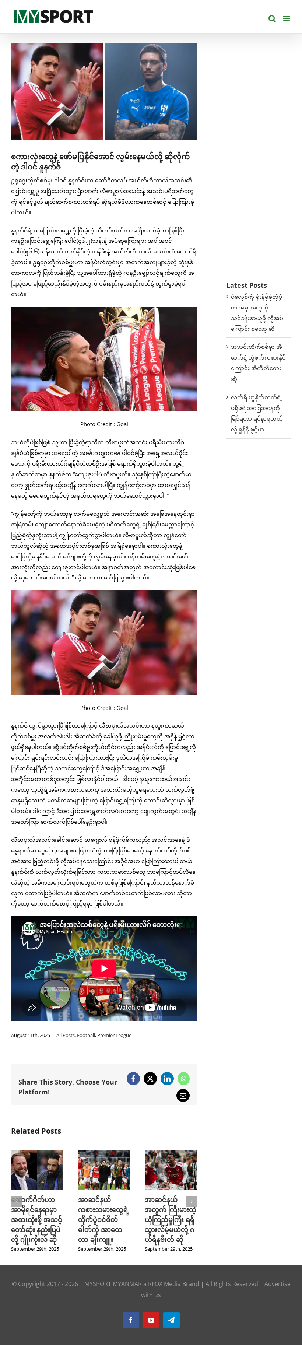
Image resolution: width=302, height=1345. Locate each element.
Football (86, 1035)
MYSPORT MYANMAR (113, 1294)
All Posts (65, 1035)
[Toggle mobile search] (272, 18)
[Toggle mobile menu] (287, 18)
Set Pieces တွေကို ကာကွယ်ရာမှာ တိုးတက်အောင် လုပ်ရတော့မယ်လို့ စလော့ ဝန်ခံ (169, 1219)
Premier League (114, 1035)
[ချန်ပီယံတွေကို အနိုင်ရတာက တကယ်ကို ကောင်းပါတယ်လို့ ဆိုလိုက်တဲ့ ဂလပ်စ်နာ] (104, 1154)
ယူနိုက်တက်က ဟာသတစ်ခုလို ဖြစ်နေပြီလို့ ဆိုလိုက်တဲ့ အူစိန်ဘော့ (31, 1219)
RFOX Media (164, 1294)
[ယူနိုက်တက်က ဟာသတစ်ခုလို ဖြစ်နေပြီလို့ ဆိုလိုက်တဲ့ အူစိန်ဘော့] (37, 1154)
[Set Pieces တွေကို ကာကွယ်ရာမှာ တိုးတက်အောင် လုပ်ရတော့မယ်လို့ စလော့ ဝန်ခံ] (171, 1154)
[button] (16, 1206)
